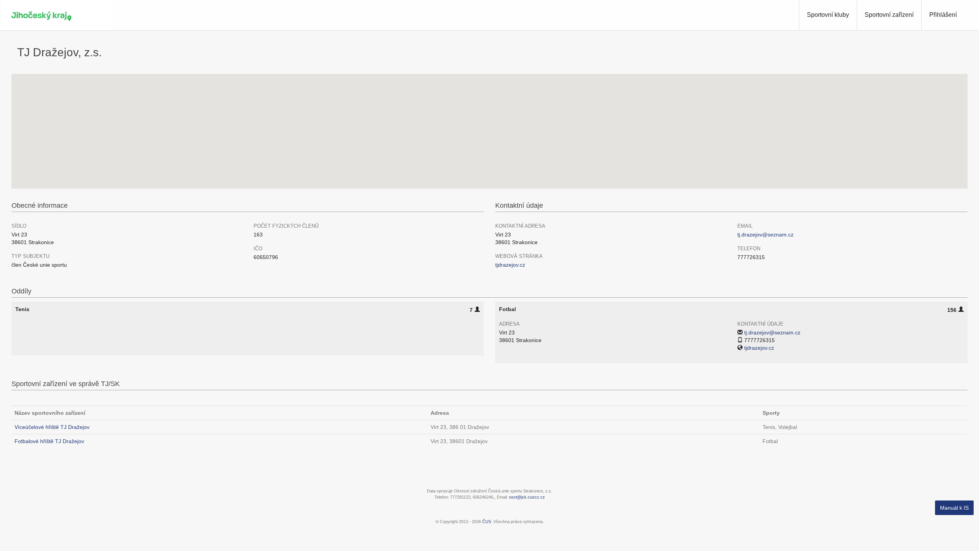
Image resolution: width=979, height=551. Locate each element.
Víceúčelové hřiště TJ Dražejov (52, 427)
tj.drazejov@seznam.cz (765, 234)
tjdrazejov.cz (510, 265)
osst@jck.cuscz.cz (527, 497)
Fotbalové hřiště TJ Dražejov (49, 441)
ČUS (486, 521)
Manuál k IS (954, 508)
